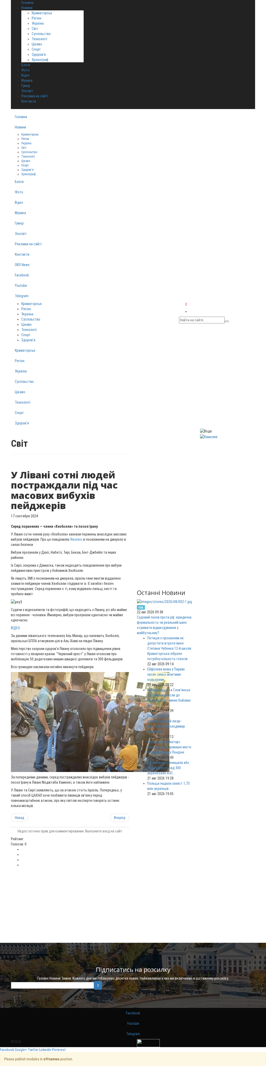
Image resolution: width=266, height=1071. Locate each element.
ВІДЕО (15, 628)
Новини (20, 127)
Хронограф (40, 60)
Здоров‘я (39, 54)
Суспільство (41, 34)
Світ (35, 28)
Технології (39, 39)
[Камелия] (208, 436)
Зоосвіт (21, 234)
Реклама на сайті (28, 244)
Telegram (22, 296)
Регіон (36, 18)
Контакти (22, 254)
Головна (21, 117)
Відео (19, 202)
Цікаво (37, 44)
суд (140, 607)
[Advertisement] (70, 906)
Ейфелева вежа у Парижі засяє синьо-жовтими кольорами (166, 674)
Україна (38, 23)
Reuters (76, 539)
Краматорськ (42, 13)
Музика (20, 213)
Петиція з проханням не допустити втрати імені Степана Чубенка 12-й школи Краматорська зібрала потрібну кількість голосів (169, 648)
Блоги (19, 182)
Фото (19, 192)
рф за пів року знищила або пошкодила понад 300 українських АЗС (168, 768)
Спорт (36, 49)
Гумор (19, 223)
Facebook (22, 275)
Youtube (21, 285)
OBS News (22, 265)
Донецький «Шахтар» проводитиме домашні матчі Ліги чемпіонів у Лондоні (169, 747)
